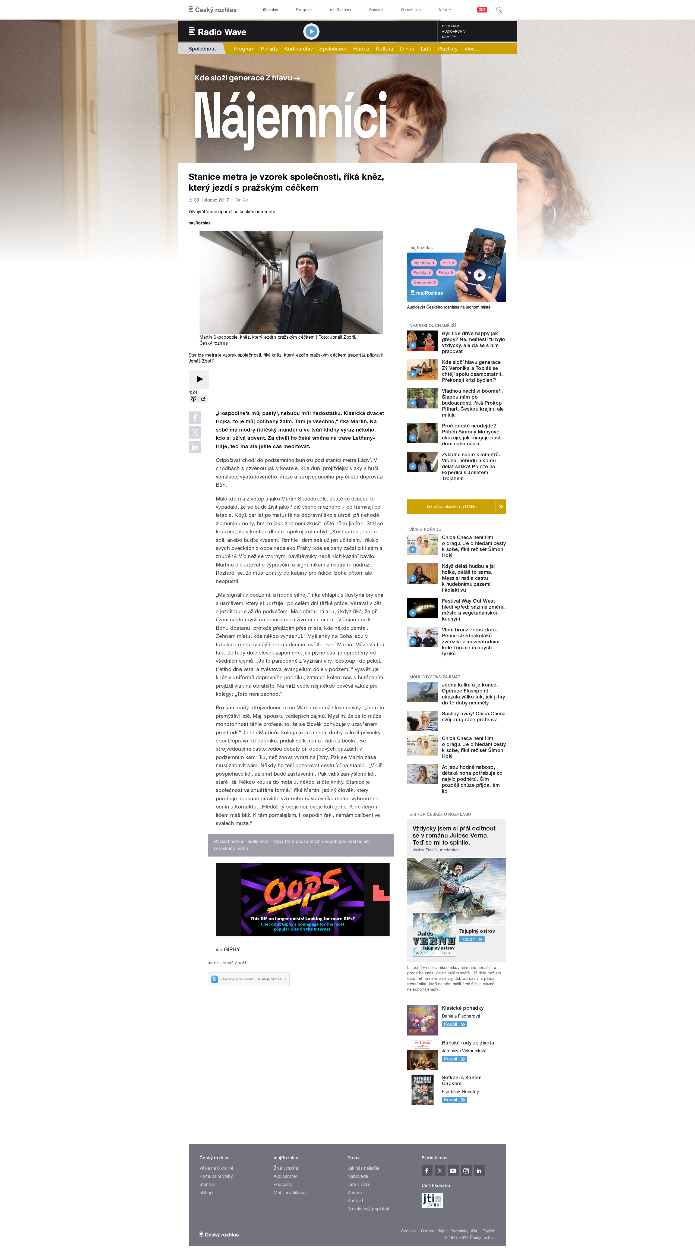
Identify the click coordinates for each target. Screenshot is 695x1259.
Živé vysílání (423, 282)
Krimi (446, 263)
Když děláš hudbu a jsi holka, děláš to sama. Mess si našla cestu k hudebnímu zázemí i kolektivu (468, 578)
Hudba (361, 49)
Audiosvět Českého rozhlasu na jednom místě (449, 307)
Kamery (449, 37)
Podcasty (283, 1184)
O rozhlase (411, 10)
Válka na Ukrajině (216, 1168)
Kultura (384, 49)
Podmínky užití (463, 1231)
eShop (206, 1192)
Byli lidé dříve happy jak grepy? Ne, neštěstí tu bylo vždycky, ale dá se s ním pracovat (473, 342)
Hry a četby (422, 263)
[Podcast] (193, 399)
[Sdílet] (203, 399)
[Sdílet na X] (195, 432)
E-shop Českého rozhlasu (440, 814)
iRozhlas (270, 10)
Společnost (202, 49)
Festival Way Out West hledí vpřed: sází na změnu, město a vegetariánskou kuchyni (474, 610)
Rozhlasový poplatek (368, 1208)
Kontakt (355, 1200)
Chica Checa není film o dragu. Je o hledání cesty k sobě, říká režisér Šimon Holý (474, 546)
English (488, 1231)
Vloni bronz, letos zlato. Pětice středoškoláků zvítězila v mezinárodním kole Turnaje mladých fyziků (471, 641)
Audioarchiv (453, 31)
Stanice (376, 10)
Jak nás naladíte (364, 1168)
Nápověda (358, 1176)
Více (472, 49)
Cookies (408, 1231)
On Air (242, 200)
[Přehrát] (199, 379)
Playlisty (448, 49)
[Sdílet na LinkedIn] (195, 447)
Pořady (269, 49)
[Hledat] (499, 10)
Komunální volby (216, 1176)
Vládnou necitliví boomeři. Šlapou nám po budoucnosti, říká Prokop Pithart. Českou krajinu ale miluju (473, 403)
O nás (407, 49)
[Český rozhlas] (212, 10)
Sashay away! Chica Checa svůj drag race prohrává (474, 716)
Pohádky (420, 273)
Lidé (426, 49)
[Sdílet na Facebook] (195, 417)
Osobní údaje (433, 1231)
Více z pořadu (425, 529)
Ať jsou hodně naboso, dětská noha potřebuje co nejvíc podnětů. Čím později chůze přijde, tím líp (472, 779)
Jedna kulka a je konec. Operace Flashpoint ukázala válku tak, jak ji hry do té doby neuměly (473, 694)
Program (304, 10)
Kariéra (355, 1192)
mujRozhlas (340, 10)
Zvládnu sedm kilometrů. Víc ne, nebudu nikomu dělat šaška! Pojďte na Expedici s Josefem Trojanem (471, 466)
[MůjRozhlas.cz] (199, 223)
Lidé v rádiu (359, 1184)
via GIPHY (228, 949)
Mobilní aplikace (290, 1192)
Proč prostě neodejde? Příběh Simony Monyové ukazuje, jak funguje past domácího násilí (471, 434)
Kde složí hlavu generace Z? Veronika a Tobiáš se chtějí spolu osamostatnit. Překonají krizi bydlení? (472, 371)
